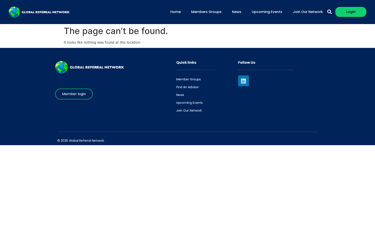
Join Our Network (308, 11)
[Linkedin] (243, 80)
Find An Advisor (187, 87)
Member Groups (188, 79)
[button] (329, 12)
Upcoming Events (267, 11)
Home (175, 11)
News (236, 11)
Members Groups (206, 11)
